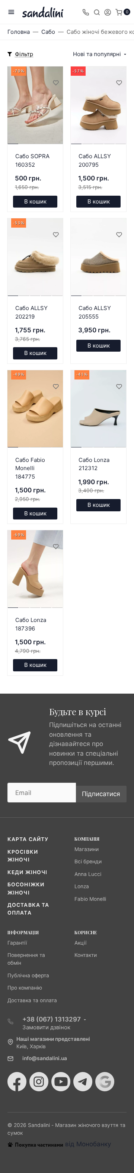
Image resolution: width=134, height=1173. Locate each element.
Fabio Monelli (90, 899)
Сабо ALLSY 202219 (31, 312)
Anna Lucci (87, 874)
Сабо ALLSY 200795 (95, 160)
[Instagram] (38, 1081)
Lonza (81, 886)
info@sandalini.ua (44, 1058)
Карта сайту (27, 839)
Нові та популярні (97, 54)
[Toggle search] (96, 12)
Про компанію (24, 988)
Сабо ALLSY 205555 (95, 312)
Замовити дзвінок (46, 1027)
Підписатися (101, 794)
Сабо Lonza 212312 (94, 464)
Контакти (85, 955)
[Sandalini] (42, 12)
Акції (80, 943)
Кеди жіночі (27, 872)
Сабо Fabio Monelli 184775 (30, 468)
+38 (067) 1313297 (51, 1019)
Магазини (86, 849)
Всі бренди (88, 861)
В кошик (35, 201)
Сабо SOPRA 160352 (32, 160)
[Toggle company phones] (85, 12)
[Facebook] (16, 1081)
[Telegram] (82, 1081)
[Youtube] (60, 1081)
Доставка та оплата (32, 1000)
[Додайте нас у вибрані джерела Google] (104, 1081)
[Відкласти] (55, 82)
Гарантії (17, 943)
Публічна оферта (28, 975)
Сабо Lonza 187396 (30, 624)
